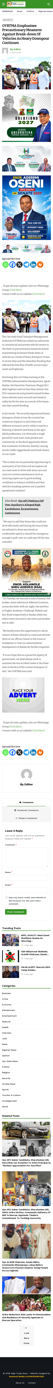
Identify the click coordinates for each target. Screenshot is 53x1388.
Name (9, 872)
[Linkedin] (33, 264)
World (5, 1106)
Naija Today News (19, 1373)
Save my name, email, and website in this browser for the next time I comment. (27, 900)
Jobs (4, 1038)
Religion (6, 1072)
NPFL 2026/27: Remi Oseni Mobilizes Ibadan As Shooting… (35, 938)
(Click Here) (15, 290)
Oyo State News (10, 1061)
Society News (8, 1084)
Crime (5, 999)
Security (7, 20)
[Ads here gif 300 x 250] (23, 694)
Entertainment (9, 1016)
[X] (19, 264)
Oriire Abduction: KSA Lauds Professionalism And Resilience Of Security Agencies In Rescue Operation (26, 1317)
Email (9, 885)
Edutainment (8, 1010)
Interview (6, 1033)
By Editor (15, 49)
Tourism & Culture (11, 1095)
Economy (6, 1004)
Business (6, 993)
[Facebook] (12, 264)
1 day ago (28, 945)
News (4, 1044)
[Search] (49, 4)
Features (6, 1021)
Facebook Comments (28, 810)
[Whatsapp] (5, 264)
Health (5, 1027)
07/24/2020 (15, 52)
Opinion (6, 1055)
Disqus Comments (28, 818)
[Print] (40, 264)
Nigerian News (9, 1050)
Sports (5, 1089)
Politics (5, 1067)
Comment (11, 844)
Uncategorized (9, 1101)
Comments (27, 802)
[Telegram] (26, 264)
